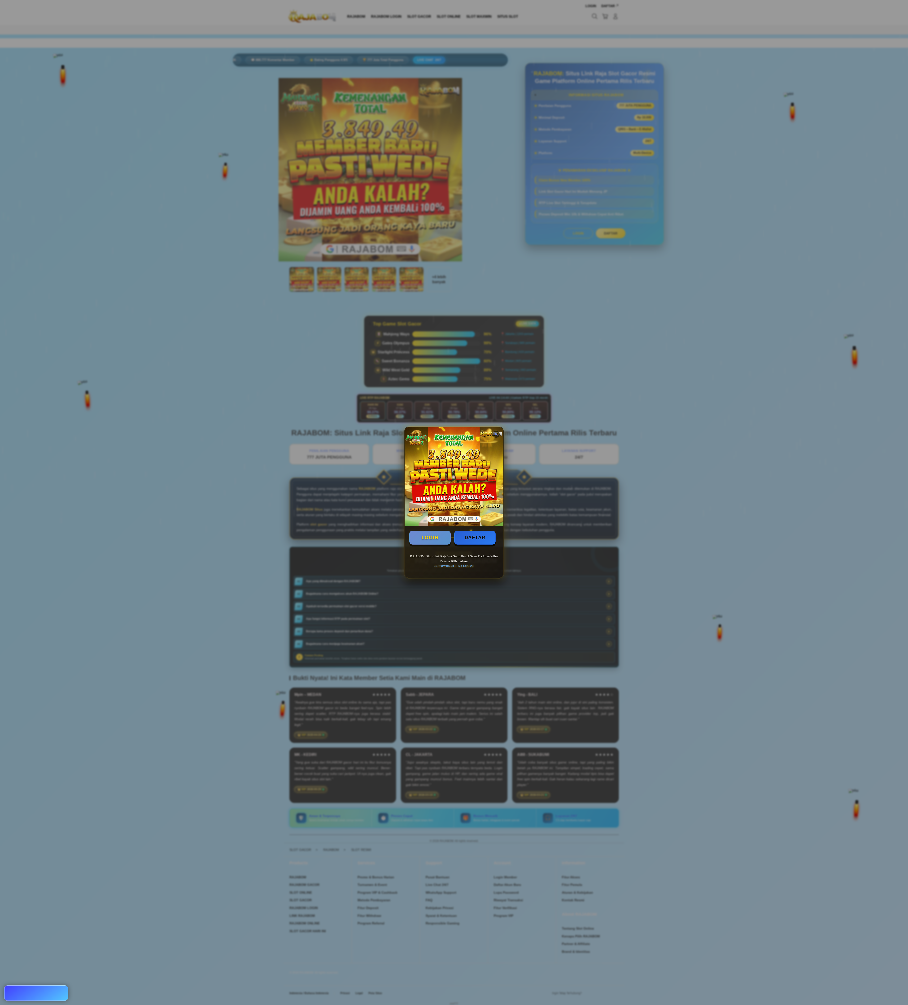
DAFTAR (475, 537)
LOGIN (430, 537)
